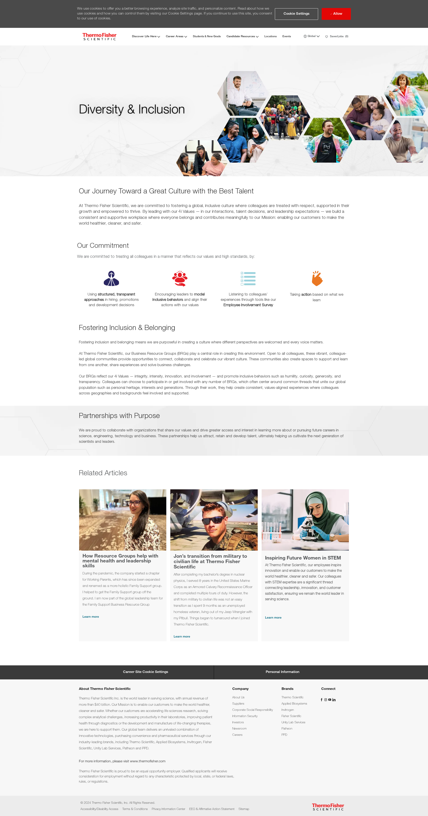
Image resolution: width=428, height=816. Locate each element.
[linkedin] (333, 699)
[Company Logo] (99, 36)
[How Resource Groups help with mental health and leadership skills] (122, 565)
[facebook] (322, 699)
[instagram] (326, 699)
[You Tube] (330, 699)
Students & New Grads (207, 36)
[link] (238, 697)
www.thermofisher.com (147, 761)
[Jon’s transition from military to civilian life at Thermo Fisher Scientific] (213, 565)
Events (286, 36)
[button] (296, 14)
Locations (270, 36)
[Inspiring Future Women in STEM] (305, 565)
